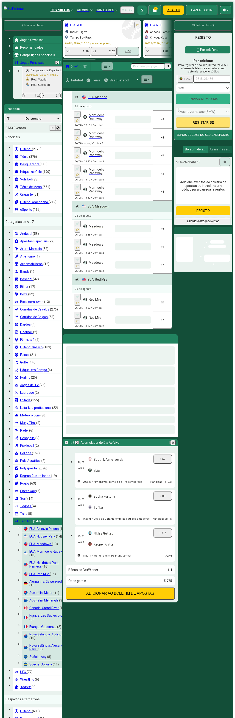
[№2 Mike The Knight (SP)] (143, 119)
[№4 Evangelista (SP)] (124, 488)
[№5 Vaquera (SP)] (124, 636)
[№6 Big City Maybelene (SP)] (143, 599)
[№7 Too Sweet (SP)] (105, 636)
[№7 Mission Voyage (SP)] (143, 193)
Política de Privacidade (192, 194)
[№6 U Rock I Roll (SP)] (124, 562)
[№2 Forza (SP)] (105, 340)
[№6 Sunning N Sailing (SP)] (143, 673)
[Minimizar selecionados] (52, 128)
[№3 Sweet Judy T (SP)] (143, 488)
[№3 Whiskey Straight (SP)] (143, 525)
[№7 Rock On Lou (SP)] (124, 340)
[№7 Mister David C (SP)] (143, 156)
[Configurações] (224, 233)
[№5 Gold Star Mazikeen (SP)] (143, 414)
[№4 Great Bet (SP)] (143, 340)
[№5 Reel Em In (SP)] (124, 267)
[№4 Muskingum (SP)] (124, 119)
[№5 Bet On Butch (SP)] (105, 303)
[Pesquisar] (168, 66)
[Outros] (107, 66)
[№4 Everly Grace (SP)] (124, 414)
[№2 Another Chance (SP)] (105, 488)
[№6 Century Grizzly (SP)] (105, 377)
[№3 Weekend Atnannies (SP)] (143, 230)
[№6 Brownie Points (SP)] (105, 119)
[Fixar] (77, 114)
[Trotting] (76, 66)
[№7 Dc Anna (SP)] (143, 267)
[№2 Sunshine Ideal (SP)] (105, 673)
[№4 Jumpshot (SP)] (124, 193)
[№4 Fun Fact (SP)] (105, 562)
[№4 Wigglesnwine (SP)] (105, 710)
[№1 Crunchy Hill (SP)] (105, 525)
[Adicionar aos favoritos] (137, 25)
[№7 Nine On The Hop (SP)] (105, 414)
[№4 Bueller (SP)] (105, 451)
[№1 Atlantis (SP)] (124, 230)
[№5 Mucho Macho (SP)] (105, 193)
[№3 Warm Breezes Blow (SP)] (124, 710)
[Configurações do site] (225, 10)
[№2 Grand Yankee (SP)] (105, 599)
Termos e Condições (209, 191)
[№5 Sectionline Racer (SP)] (143, 377)
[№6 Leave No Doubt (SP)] (124, 525)
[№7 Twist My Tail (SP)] (143, 562)
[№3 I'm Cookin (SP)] (143, 303)
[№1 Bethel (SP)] (124, 599)
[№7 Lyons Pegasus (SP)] (124, 377)
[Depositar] (142, 10)
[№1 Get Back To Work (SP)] (124, 303)
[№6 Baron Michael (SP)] (143, 451)
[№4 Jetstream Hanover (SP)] (143, 636)
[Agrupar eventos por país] (58, 128)
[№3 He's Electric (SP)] (105, 156)
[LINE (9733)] (67, 66)
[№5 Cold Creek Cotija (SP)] (124, 673)
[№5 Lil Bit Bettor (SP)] (143, 710)
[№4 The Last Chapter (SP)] (105, 267)
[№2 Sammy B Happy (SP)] (124, 451)
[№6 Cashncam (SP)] (124, 156)
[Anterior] (57, 62)
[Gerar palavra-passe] (211, 154)
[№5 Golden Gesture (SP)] (105, 230)
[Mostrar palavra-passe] (224, 154)
